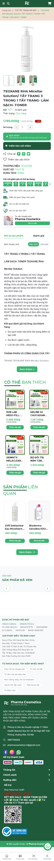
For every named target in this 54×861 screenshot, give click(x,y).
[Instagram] (12, 752)
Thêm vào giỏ (15, 427)
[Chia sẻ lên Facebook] (18, 154)
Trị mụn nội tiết (36, 669)
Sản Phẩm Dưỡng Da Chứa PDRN (16, 656)
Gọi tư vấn (32, 223)
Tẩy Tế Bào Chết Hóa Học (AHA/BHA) (18, 653)
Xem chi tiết (39, 541)
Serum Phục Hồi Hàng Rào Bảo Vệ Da (18, 640)
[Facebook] (5, 752)
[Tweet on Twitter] (28, 154)
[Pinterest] (23, 154)
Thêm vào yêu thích (19, 159)
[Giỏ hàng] (49, 4)
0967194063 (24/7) (18, 793)
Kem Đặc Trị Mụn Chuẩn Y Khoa (15, 643)
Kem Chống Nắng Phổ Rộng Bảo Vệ (17, 650)
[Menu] (3, 3)
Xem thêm (25, 552)
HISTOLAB (20, 630)
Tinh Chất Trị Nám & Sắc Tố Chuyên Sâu (19, 646)
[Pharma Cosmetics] (27, 3)
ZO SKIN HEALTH (9, 627)
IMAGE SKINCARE (35, 630)
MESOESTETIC (26, 627)
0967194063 (13, 740)
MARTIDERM (41, 627)
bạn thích (25, 382)
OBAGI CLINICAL (9, 624)
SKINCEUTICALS (27, 624)
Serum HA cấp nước (13, 685)
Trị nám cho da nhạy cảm (15, 674)
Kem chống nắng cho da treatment (19, 680)
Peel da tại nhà (33, 685)
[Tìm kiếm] (8, 3)
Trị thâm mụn (9, 690)
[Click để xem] (27, 49)
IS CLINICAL (7, 630)
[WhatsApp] (18, 752)
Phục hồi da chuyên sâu (14, 669)
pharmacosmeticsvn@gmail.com (23, 745)
